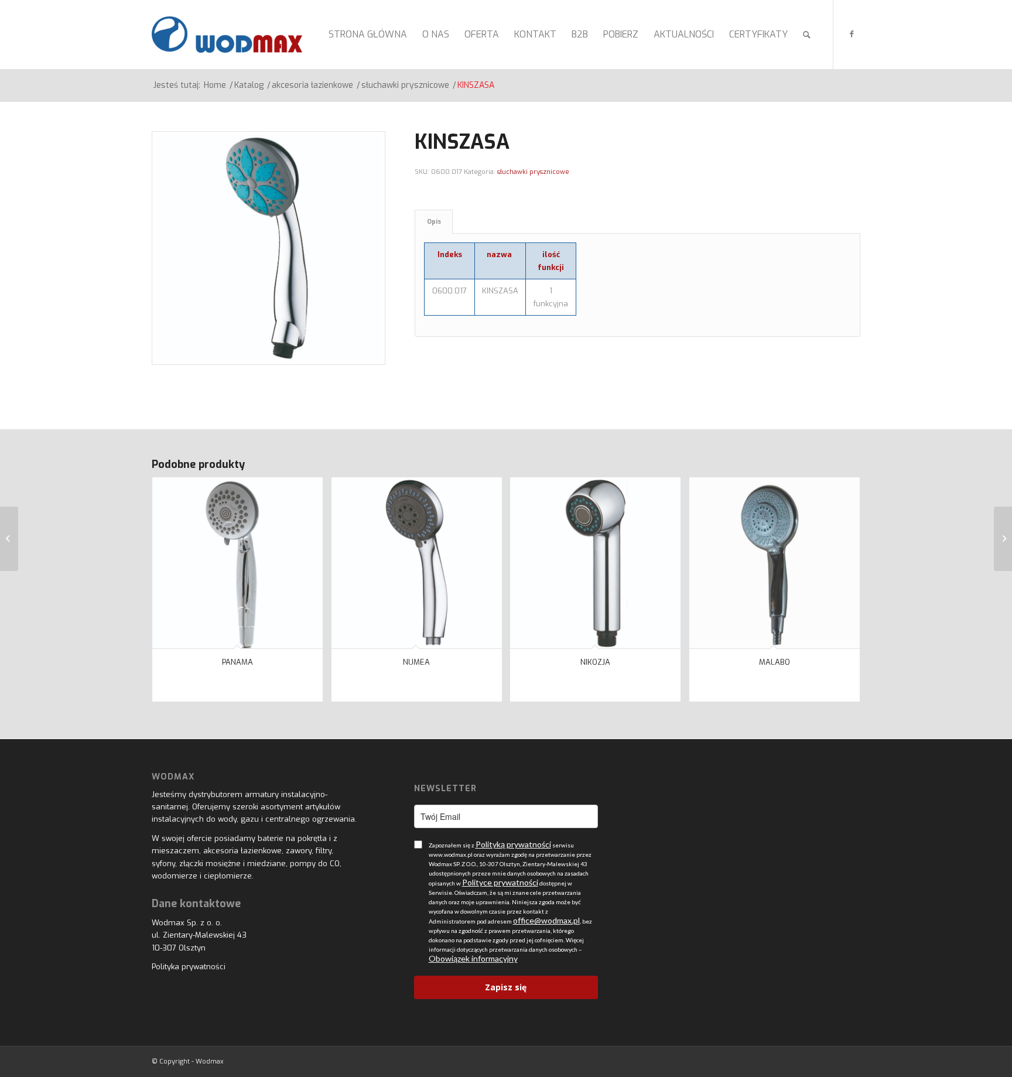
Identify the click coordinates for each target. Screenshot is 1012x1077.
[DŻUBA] (1003, 539)
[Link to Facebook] (851, 34)
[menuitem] (368, 34)
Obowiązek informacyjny (473, 958)
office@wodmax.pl (546, 920)
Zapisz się (505, 987)
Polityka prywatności (188, 967)
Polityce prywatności (500, 882)
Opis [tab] (434, 221)
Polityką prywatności (513, 844)
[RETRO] (9, 539)
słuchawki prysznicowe (533, 171)
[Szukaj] (806, 34)
